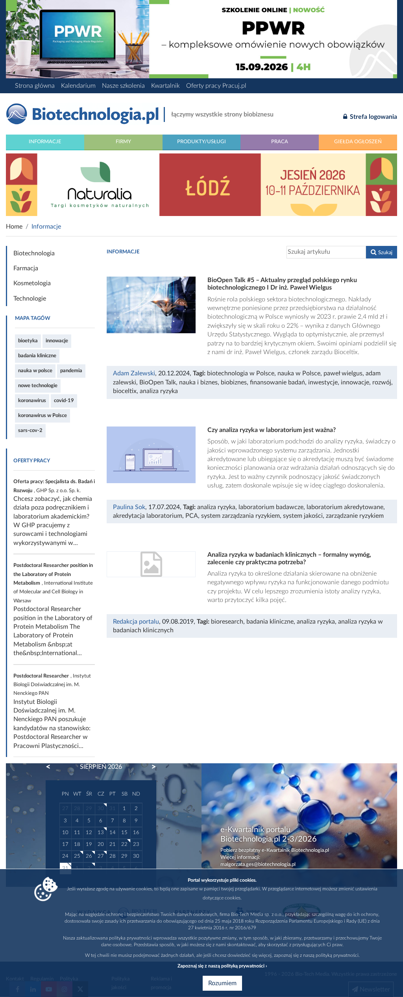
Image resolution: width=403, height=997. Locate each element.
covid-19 (64, 400)
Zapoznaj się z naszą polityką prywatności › (222, 966)
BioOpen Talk (157, 382)
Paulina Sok (129, 507)
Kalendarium (78, 86)
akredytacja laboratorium (147, 516)
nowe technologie (37, 385)
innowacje (57, 340)
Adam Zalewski (134, 373)
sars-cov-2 (30, 430)
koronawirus (32, 400)
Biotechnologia (34, 253)
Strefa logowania (372, 117)
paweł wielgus (343, 373)
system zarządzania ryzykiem (240, 516)
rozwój (381, 382)
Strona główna (35, 86)
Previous (52, 767)
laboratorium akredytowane (345, 507)
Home (14, 226)
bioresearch (227, 622)
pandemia (71, 370)
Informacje (45, 141)
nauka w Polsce (298, 373)
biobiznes (234, 382)
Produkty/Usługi (201, 141)
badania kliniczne (37, 355)
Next (150, 767)
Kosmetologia (32, 283)
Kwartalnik (165, 86)
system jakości (303, 516)
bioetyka (28, 340)
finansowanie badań (277, 382)
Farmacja (25, 268)
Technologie (29, 298)
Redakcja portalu (136, 622)
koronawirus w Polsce (42, 415)
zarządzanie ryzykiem (355, 516)
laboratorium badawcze (270, 507)
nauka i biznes (198, 382)
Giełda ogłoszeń (358, 141)
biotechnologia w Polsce (240, 373)
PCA (191, 516)
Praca (279, 141)
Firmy (123, 141)
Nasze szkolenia (123, 86)
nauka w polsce (35, 370)
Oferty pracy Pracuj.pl (216, 86)
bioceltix (125, 391)
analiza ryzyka (159, 391)
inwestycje (323, 382)
